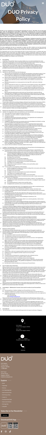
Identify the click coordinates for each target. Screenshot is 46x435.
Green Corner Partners (6, 401)
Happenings (4, 385)
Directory (4, 387)
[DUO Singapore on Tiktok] (10, 431)
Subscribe (5, 415)
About (3, 383)
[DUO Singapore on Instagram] (6, 431)
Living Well (4, 406)
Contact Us (4, 397)
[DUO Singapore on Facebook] (2, 431)
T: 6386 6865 (4, 368)
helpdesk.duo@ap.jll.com (6, 376)
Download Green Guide (7, 399)
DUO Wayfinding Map (6, 390)
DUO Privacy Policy (6, 394)
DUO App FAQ (5, 404)
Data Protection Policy (7, 392)
